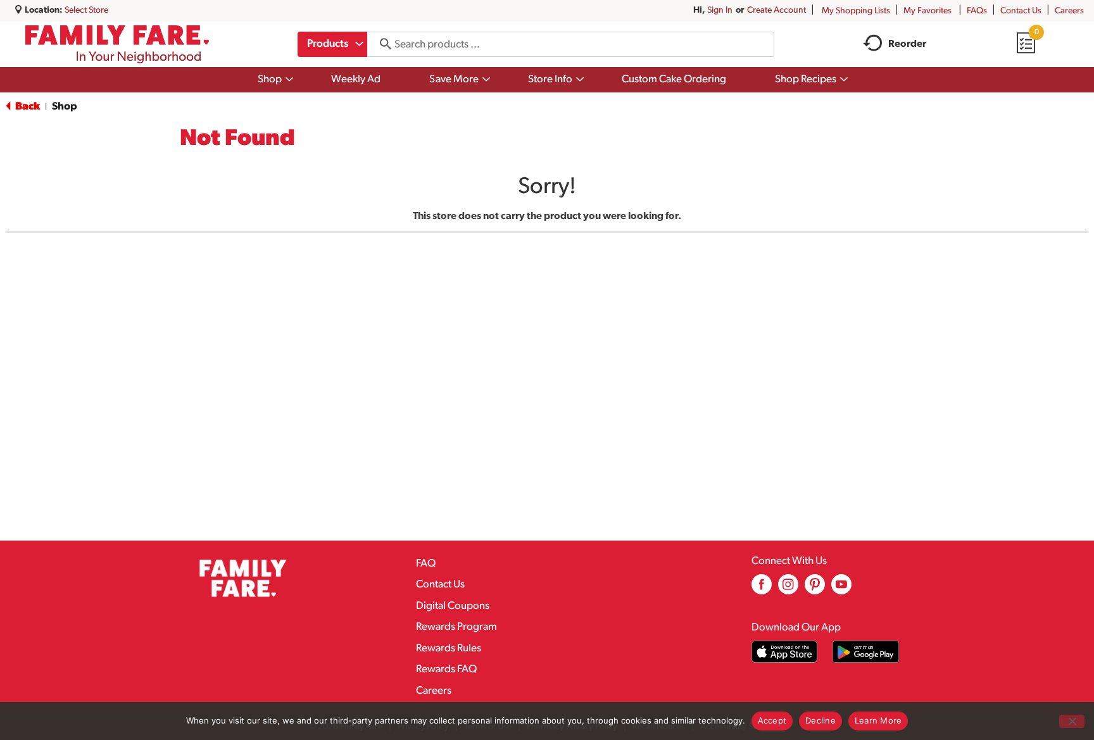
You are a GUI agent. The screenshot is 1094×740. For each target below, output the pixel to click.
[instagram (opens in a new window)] (788, 589)
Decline (820, 720)
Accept (772, 720)
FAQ (426, 563)
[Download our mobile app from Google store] (866, 651)
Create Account (776, 10)
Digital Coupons (452, 606)
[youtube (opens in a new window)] (841, 589)
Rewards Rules (448, 648)
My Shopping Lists (856, 11)
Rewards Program (456, 627)
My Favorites (927, 11)
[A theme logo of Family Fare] (117, 44)
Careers (1069, 11)
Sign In (719, 10)
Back (26, 106)
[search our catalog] (381, 44)
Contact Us (1020, 11)
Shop (64, 106)
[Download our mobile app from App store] (784, 651)
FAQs (977, 11)
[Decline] (1072, 721)
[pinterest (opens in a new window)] (815, 589)
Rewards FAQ (446, 669)
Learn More (878, 720)
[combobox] (332, 44)
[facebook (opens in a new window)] (761, 589)
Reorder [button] (907, 44)
